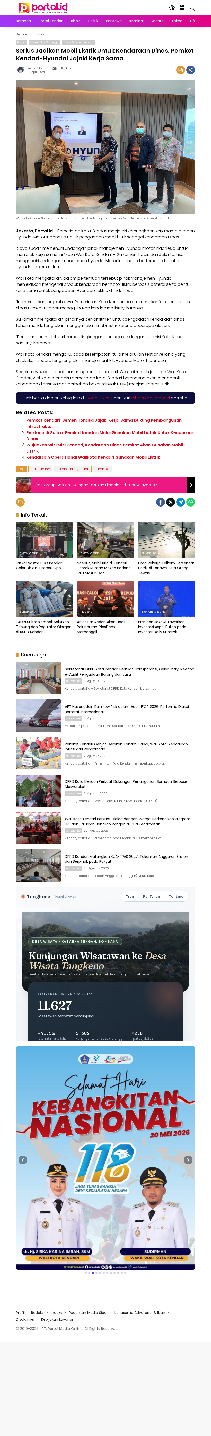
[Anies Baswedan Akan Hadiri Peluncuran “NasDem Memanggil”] (105, 599)
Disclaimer (25, 1319)
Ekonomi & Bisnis (154, 612)
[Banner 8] (111, 1273)
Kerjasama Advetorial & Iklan (139, 1312)
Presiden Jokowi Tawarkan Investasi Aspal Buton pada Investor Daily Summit (162, 627)
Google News (99, 398)
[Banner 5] (100, 1273)
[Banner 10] (118, 1273)
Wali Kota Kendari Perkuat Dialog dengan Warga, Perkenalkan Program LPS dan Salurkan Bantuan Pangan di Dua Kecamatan (127, 821)
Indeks (56, 1312)
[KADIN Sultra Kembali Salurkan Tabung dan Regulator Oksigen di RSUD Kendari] (44, 599)
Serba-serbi (28, 612)
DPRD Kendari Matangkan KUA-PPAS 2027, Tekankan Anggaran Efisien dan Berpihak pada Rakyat (126, 859)
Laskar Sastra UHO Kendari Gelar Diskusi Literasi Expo (39, 566)
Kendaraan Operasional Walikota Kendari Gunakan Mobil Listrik (93, 457)
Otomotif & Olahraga (44, 42)
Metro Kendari (29, 553)
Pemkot (104, 468)
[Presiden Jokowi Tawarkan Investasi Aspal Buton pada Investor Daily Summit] (166, 599)
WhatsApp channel (150, 398)
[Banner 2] (89, 1273)
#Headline (149, 553)
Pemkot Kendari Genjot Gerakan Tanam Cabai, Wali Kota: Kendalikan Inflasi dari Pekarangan (126, 747)
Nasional (87, 612)
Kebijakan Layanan (57, 1319)
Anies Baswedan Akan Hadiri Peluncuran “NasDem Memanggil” (101, 627)
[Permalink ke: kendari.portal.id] (22, 70)
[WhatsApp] (190, 502)
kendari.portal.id (38, 68)
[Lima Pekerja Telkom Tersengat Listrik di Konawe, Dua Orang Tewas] (166, 540)
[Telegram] (180, 502)
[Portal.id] (44, 7)
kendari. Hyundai (74, 468)
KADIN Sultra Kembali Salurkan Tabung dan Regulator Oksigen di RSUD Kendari (44, 627)
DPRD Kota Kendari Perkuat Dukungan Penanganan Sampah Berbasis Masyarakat (126, 784)
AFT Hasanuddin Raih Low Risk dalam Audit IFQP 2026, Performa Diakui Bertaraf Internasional (127, 709)
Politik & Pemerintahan (78, 42)
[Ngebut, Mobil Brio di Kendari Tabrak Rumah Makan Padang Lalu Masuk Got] (105, 540)
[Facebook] (160, 502)
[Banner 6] (104, 1273)
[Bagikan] (190, 70)
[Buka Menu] (182, 8)
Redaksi (38, 1312)
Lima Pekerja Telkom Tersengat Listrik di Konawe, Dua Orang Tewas (166, 568)
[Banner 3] (93, 1273)
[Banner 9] (114, 1273)
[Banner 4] (96, 1273)
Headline (42, 468)
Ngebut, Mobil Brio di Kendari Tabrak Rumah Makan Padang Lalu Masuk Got (104, 568)
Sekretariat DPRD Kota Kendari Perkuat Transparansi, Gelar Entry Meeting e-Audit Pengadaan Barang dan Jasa (129, 672)
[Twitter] (170, 502)
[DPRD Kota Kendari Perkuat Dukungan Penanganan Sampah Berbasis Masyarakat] (38, 791)
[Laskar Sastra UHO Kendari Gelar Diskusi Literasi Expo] (44, 540)
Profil (20, 1312)
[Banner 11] (122, 1273)
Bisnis (21, 42)
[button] (172, 8)
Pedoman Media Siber (88, 1312)
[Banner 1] (86, 1273)
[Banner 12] (125, 1273)
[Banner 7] (107, 1273)
